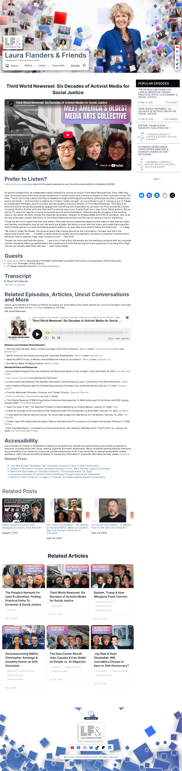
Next (158, 179)
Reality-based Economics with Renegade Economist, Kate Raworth (21, 526)
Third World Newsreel (48, 266)
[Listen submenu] (48, 65)
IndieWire (124, 410)
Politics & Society (104, 606)
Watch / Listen (52, 363)
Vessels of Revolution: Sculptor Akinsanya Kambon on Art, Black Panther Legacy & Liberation (60, 468)
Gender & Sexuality (105, 602)
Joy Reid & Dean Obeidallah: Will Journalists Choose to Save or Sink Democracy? (54, 465)
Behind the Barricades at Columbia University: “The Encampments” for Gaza (51, 471)
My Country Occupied (18, 378)
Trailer (124, 381)
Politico (8, 424)
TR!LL (115, 407)
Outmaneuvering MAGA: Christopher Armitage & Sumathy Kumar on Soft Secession (22, 659)
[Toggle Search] (84, 65)
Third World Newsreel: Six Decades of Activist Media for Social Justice (68, 596)
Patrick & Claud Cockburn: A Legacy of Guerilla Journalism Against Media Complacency (57, 477)
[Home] (7, 65)
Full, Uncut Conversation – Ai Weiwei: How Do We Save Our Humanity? (111, 526)
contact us (124, 454)
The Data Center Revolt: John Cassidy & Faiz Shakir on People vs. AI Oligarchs (68, 657)
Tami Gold (12, 263)
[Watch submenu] (35, 65)
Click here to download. (15, 285)
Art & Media (39, 307)
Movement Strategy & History (21, 671)
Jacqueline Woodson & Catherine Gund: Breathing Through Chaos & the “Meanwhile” (55, 474)
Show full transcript (17, 281)
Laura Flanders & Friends (45, 55)
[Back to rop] (91, 713)
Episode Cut (11, 351)
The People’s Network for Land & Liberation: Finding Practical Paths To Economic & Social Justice (23, 598)
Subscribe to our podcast (17, 184)
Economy (11, 610)
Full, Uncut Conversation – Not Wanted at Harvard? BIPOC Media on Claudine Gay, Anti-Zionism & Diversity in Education (67, 528)
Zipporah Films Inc (79, 392)
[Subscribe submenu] (67, 65)
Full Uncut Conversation (107, 349)
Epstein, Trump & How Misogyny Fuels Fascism (110, 594)
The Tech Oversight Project (24, 430)
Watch (83, 349)
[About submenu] (21, 65)
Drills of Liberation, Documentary (23, 396)
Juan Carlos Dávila (16, 260)
